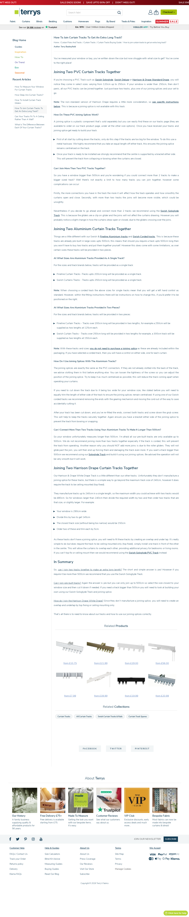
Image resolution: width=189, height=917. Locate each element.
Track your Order (18, 858)
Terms (118, 858)
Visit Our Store (87, 868)
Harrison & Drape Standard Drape (150, 79)
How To (19, 57)
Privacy (118, 863)
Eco (17, 67)
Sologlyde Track (97, 454)
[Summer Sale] (167, 21)
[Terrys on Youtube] (41, 840)
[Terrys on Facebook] (10, 840)
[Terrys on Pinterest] (25, 840)
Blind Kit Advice (52, 858)
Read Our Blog (52, 874)
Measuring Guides (53, 863)
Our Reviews (86, 863)
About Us (84, 854)
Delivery (14, 868)
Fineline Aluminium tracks (114, 236)
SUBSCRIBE (170, 839)
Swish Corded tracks (144, 236)
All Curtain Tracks (84, 716)
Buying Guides (52, 868)
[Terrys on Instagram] (33, 840)
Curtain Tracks (64, 716)
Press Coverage (87, 858)
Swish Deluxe (121, 79)
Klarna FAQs (16, 874)
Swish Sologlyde (104, 79)
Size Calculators (52, 854)
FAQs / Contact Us (18, 854)
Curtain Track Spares (138, 716)
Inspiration (20, 52)
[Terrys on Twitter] (18, 840)
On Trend (20, 62)
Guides (18, 46)
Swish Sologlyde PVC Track (143, 552)
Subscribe (84, 874)
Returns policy (16, 863)
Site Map (119, 854)
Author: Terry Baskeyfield (65, 46)
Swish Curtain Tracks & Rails (110, 716)
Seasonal (20, 72)
